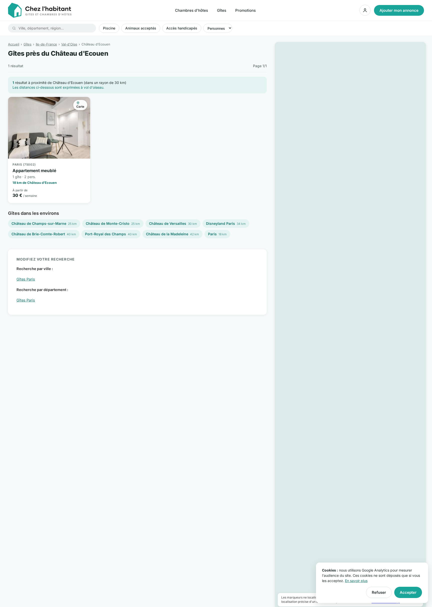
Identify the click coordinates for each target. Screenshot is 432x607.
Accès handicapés (181, 28)
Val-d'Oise (69, 44)
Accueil (13, 44)
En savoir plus (356, 581)
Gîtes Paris (25, 279)
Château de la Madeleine (172, 234)
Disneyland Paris (226, 223)
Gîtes (221, 10)
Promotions (245, 10)
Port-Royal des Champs (111, 234)
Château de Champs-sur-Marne (44, 223)
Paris (217, 234)
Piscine (109, 28)
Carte (80, 106)
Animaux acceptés (140, 28)
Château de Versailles (173, 223)
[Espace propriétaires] (365, 10)
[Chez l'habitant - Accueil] (40, 10)
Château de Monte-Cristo (113, 223)
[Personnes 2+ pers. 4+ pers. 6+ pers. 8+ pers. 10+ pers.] (217, 28)
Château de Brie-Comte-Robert (44, 234)
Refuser (379, 592)
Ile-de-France (46, 44)
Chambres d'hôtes (191, 10)
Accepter (408, 592)
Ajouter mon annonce (399, 10)
